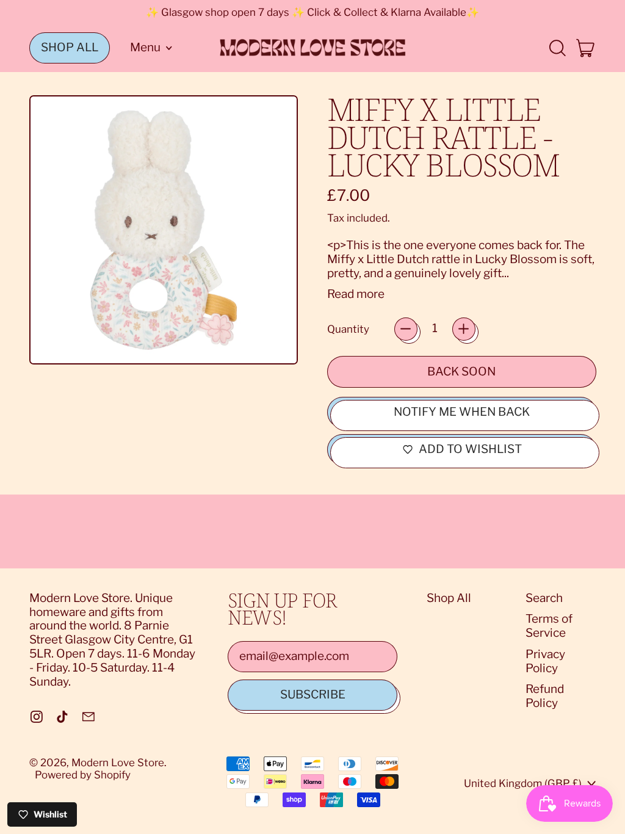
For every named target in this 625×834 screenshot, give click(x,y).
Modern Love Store (117, 762)
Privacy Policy (545, 661)
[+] (463, 329)
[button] (557, 48)
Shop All (449, 598)
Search (544, 598)
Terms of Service (549, 626)
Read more (356, 294)
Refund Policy (545, 696)
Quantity (348, 329)
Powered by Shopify (83, 775)
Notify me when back (462, 412)
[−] (405, 329)
